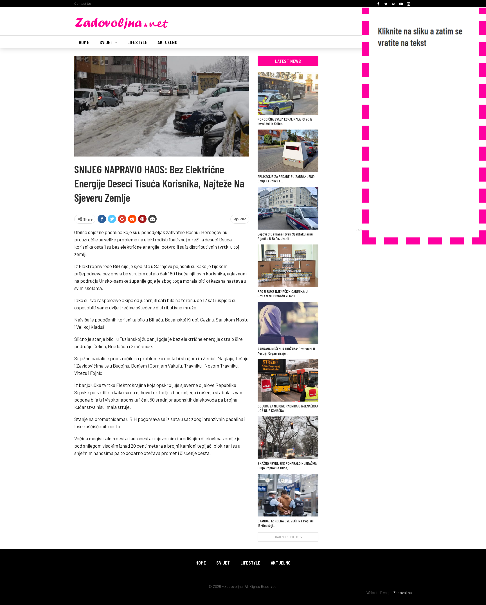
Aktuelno (167, 42)
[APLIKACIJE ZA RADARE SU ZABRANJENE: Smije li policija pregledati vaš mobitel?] (288, 151)
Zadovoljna (402, 592)
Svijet (106, 42)
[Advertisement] (418, 144)
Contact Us (82, 3)
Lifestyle (137, 42)
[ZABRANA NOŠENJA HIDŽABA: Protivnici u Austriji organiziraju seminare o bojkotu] (288, 323)
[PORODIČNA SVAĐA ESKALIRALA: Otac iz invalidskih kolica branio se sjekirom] (288, 93)
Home (84, 42)
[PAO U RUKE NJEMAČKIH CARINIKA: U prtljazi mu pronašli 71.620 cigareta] (288, 265)
